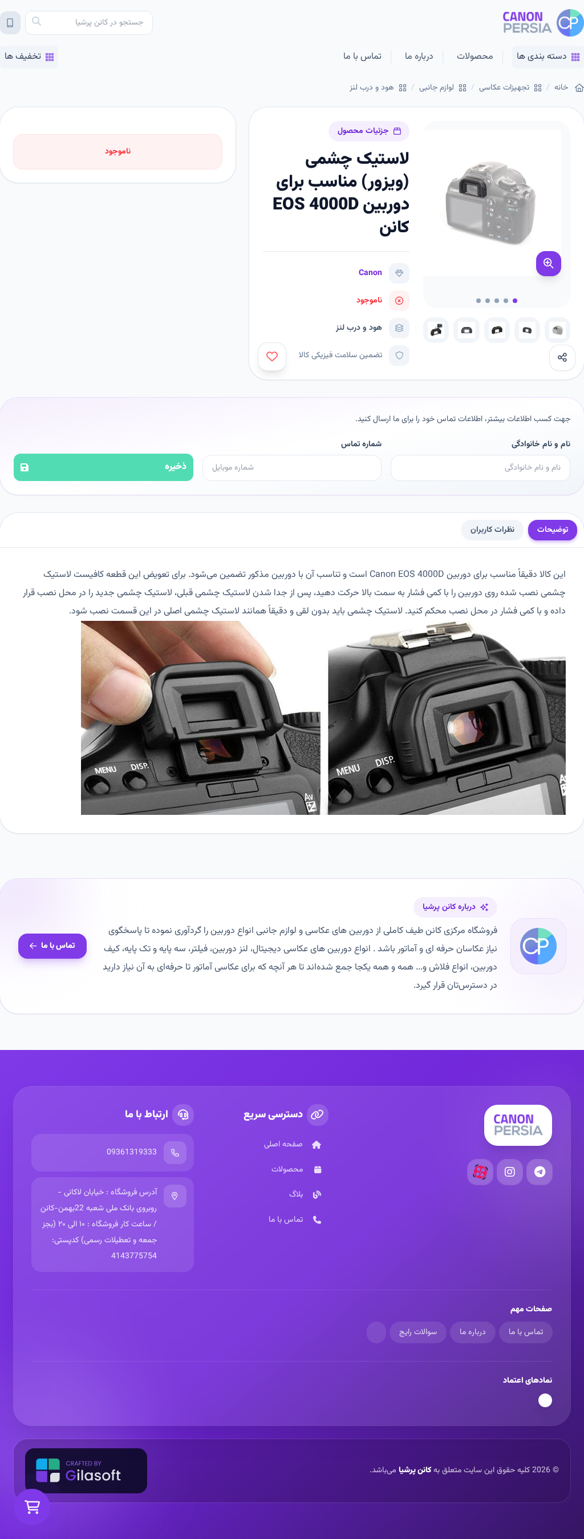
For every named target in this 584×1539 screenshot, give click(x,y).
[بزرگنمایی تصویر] (548, 263)
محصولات (475, 57)
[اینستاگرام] (509, 1172)
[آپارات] (480, 1172)
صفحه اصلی (283, 1144)
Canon (370, 273)
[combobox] (89, 23)
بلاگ (296, 1195)
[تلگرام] (539, 1172)
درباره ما (419, 57)
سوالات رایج (418, 1332)
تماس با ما (362, 57)
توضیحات (552, 530)
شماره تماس (361, 444)
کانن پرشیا (415, 1470)
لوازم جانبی (436, 88)
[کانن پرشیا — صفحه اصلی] (543, 23)
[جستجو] (36, 23)
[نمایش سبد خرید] (32, 1507)
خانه (561, 88)
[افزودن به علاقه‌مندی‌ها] (272, 356)
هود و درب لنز (372, 88)
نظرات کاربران (492, 530)
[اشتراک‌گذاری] (562, 357)
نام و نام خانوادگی (541, 444)
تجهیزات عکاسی (504, 88)
